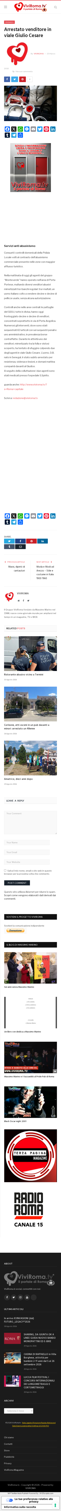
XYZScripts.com (46, 1493)
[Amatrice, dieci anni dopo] (30, 758)
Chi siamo (9, 1437)
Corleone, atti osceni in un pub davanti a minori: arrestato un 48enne (26, 727)
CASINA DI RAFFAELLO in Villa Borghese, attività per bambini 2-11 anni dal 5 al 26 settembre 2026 (40, 1359)
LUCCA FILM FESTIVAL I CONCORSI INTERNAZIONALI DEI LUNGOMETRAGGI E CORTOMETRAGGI (39, 1382)
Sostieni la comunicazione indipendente (24, 925)
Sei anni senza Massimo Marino (19, 987)
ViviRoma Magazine (14, 1470)
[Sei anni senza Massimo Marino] (30, 968)
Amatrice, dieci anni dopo (18, 779)
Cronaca (9, 22)
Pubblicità (9, 1457)
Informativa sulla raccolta (20, 1507)
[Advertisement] (30, 216)
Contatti (8, 1444)
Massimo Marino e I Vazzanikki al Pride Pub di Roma (29, 1077)
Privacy (8, 1463)
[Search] (55, 7)
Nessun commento (24, 71)
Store (7, 1450)
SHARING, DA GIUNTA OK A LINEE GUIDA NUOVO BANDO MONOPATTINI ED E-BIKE (40, 1338)
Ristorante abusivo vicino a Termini (23, 675)
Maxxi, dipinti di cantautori (16, 569)
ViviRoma (39, 53)
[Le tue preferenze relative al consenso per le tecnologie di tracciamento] (55, 1505)
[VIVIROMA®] (30, 6)
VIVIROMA (30, 1488)
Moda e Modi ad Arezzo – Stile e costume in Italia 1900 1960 (45, 572)
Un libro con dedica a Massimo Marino (22, 1032)
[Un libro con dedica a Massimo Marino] (30, 1012)
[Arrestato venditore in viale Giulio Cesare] (30, 104)
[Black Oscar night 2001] (30, 1102)
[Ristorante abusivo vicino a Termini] (30, 653)
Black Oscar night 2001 (15, 1121)
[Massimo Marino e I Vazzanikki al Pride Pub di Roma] (30, 1057)
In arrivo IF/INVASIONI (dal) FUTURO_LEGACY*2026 (19, 1320)
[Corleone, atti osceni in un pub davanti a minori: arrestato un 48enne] (30, 704)
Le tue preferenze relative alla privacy (34, 1500)
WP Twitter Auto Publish (18, 1493)
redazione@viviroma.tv (25, 398)
